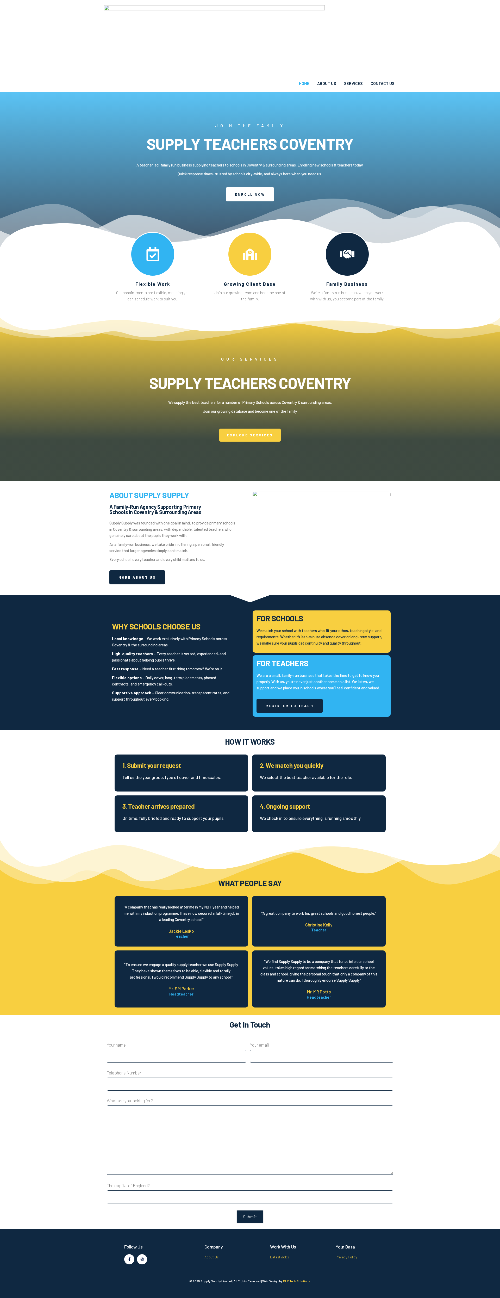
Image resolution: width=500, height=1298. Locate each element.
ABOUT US (326, 83)
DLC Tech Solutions (296, 1281)
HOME (304, 83)
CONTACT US (383, 83)
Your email (259, 1044)
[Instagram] (142, 1259)
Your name (116, 1044)
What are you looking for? (130, 1100)
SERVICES (353, 83)
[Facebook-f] (129, 1259)
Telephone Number (124, 1072)
